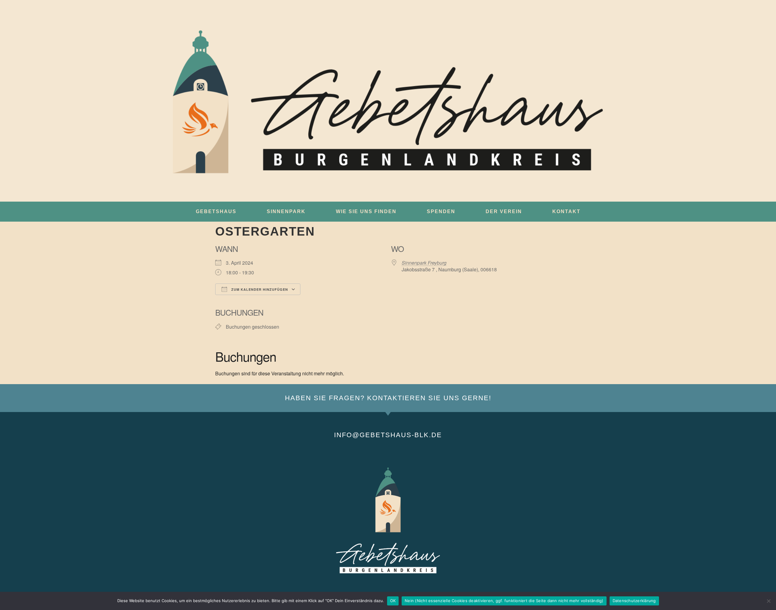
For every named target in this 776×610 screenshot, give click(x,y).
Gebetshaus (216, 211)
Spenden (441, 211)
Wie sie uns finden (366, 211)
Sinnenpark (286, 211)
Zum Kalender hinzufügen (259, 289)
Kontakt (566, 211)
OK (393, 600)
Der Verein (504, 211)
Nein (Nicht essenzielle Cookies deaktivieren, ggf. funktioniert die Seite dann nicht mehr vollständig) (504, 600)
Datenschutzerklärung (634, 600)
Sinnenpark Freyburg (424, 262)
